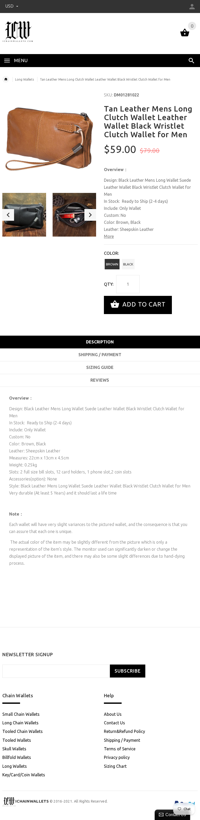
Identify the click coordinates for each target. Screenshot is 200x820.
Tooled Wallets (16, 740)
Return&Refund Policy (124, 731)
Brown (112, 264)
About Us (113, 714)
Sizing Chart (115, 766)
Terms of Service (119, 748)
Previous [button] (8, 215)
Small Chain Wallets (21, 714)
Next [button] (90, 215)
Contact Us (114, 722)
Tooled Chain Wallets (22, 731)
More (109, 236)
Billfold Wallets (16, 757)
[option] (24, 215)
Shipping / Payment (122, 740)
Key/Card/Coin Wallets (23, 774)
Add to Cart (143, 304)
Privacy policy (117, 757)
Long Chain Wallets (20, 722)
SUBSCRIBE (128, 670)
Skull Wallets (14, 748)
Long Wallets (24, 79)
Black (128, 264)
